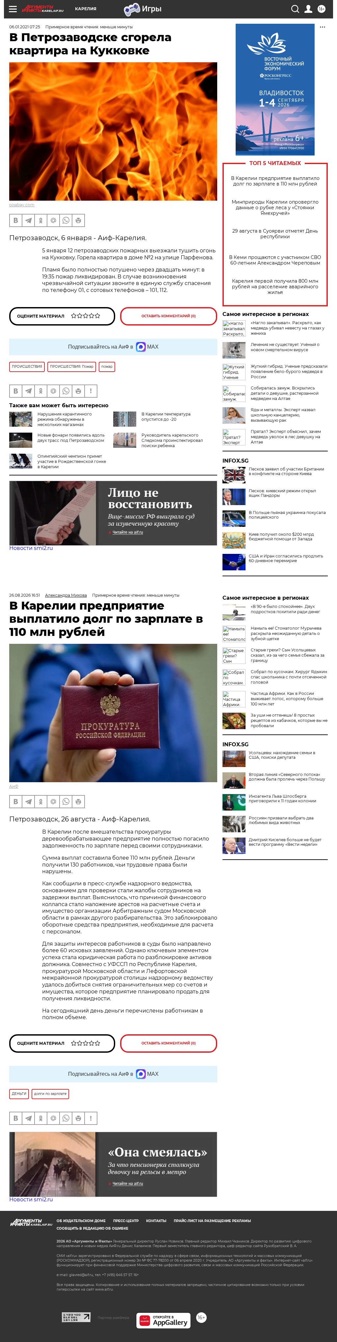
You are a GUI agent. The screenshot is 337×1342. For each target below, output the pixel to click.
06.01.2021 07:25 (24, 26)
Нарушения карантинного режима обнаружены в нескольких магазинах (65, 419)
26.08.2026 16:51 (24, 595)
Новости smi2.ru (31, 548)
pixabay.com (22, 204)
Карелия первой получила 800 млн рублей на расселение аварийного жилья (275, 286)
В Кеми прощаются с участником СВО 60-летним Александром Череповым (275, 260)
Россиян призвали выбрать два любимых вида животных (281, 820)
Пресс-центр (126, 1221)
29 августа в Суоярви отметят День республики (275, 234)
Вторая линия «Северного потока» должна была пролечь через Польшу (287, 777)
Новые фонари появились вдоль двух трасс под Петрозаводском (71, 438)
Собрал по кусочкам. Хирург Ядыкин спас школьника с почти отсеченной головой (289, 677)
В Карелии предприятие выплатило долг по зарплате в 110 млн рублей (275, 181)
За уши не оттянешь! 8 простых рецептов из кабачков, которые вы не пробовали (289, 720)
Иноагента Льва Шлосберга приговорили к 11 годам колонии (282, 798)
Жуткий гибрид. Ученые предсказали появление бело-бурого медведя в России (289, 371)
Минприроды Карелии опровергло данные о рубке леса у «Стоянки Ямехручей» (275, 207)
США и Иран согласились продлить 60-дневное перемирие (286, 558)
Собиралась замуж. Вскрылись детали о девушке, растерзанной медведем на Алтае (285, 393)
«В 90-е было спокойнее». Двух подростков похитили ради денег (285, 609)
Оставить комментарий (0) (169, 316)
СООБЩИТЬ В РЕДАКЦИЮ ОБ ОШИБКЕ (92, 1228)
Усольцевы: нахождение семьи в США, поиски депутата (282, 755)
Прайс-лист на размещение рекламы (212, 1221)
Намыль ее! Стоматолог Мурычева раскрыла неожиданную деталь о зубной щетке (286, 633)
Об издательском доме (81, 1221)
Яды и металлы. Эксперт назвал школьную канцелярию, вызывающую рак (283, 415)
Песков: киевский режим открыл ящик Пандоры (282, 493)
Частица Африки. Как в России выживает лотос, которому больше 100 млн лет (287, 698)
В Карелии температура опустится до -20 (166, 417)
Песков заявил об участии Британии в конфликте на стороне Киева (286, 471)
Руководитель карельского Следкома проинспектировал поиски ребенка (172, 440)
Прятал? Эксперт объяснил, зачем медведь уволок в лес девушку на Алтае (286, 436)
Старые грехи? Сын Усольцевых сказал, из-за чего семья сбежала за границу (287, 655)
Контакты (156, 1221)
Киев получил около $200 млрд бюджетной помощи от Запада (281, 536)
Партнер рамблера (113, 1318)
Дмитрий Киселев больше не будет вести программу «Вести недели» (285, 842)
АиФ (13, 786)
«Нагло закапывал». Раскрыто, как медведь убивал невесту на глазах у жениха (287, 328)
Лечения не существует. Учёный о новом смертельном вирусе (285, 347)
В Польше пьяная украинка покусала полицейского (287, 515)
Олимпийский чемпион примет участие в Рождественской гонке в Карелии (72, 461)
